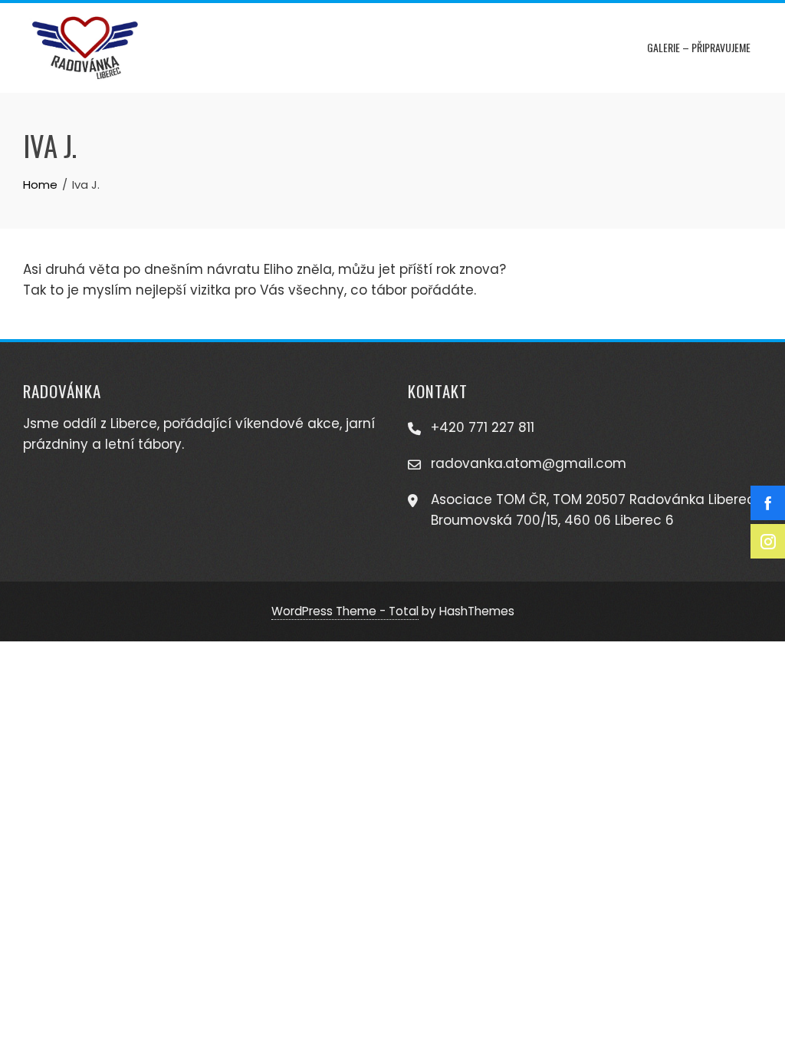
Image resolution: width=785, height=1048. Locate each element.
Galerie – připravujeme (699, 47)
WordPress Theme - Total (345, 611)
